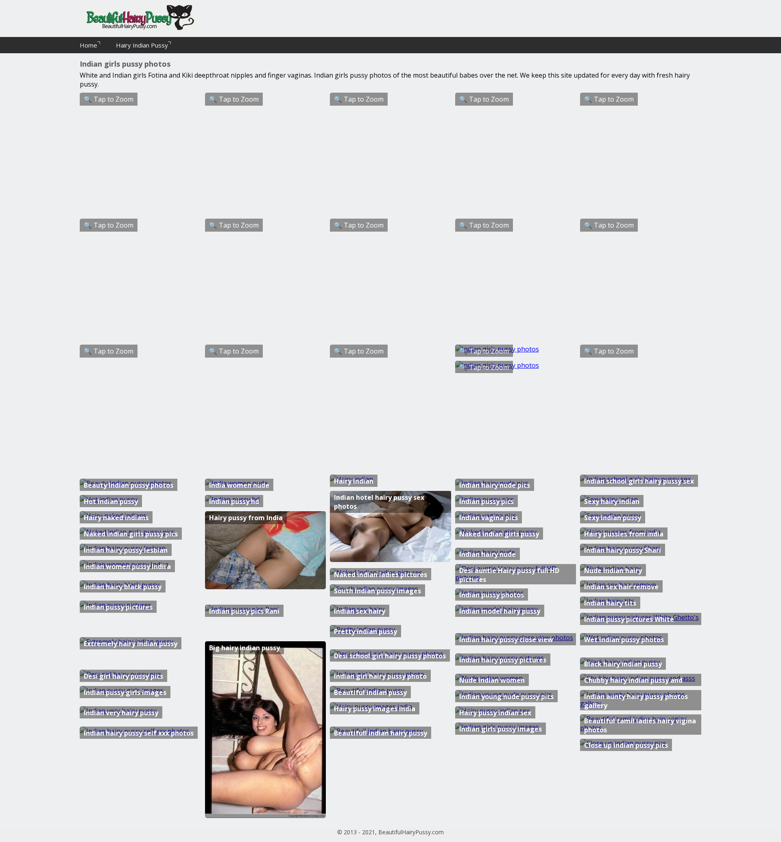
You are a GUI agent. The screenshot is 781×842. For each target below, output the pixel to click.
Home (88, 45)
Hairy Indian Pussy (142, 45)
